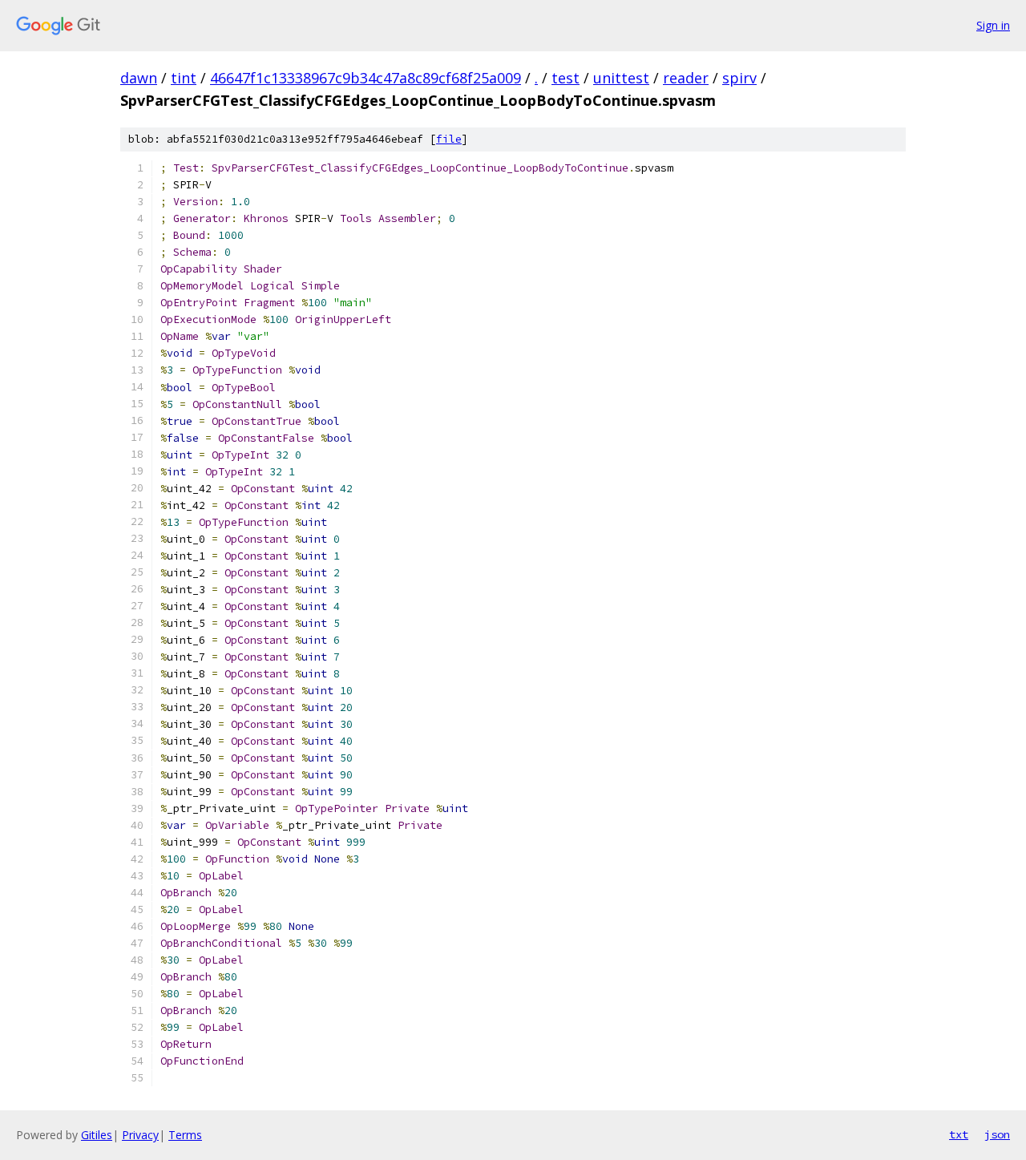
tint (183, 77)
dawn (138, 77)
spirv (739, 77)
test (565, 77)
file (449, 139)
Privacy (140, 1134)
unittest (621, 77)
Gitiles (96, 1134)
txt (958, 1134)
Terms (185, 1134)
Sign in (993, 25)
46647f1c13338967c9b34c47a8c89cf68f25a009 (365, 77)
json (997, 1134)
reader (686, 77)
